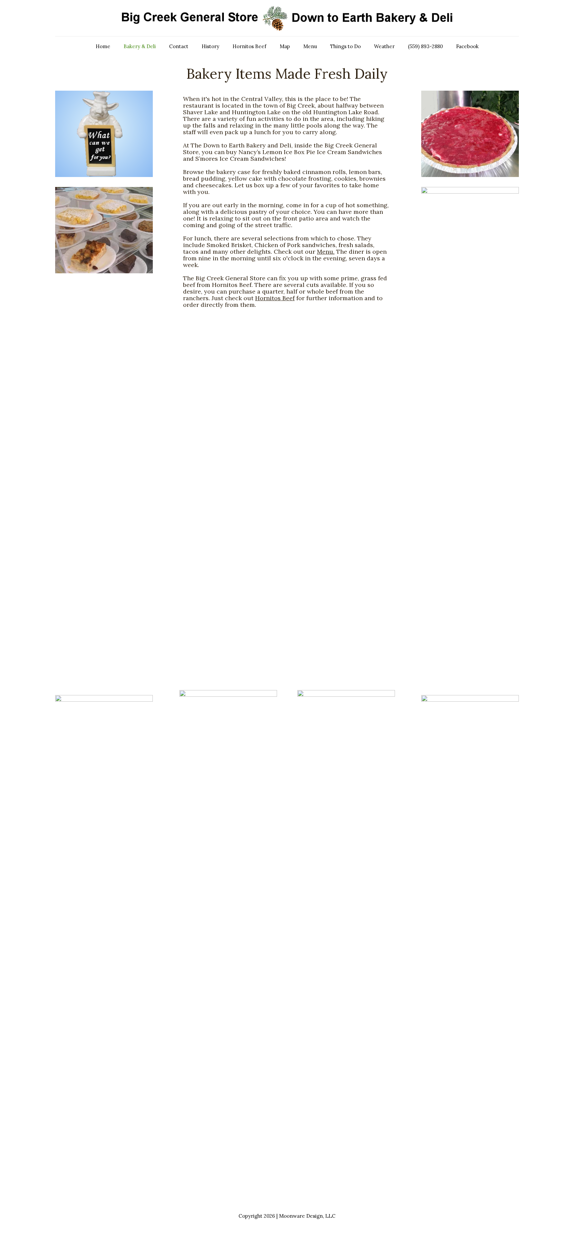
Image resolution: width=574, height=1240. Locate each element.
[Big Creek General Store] (287, 18)
